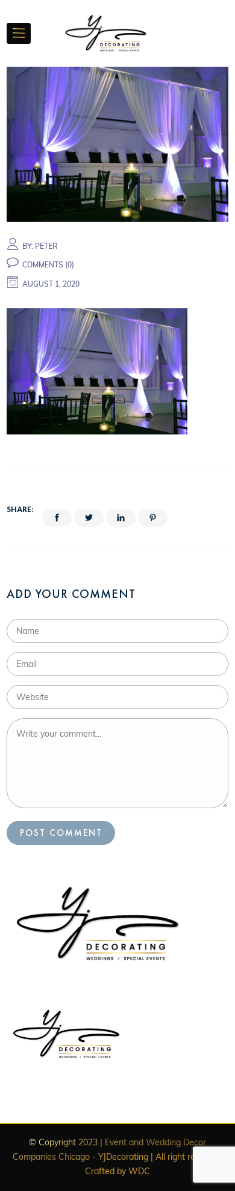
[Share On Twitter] (89, 518)
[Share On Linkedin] (121, 518)
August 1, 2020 (51, 283)
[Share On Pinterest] (153, 518)
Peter (46, 246)
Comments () (48, 264)
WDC (139, 1171)
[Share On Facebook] (57, 518)
